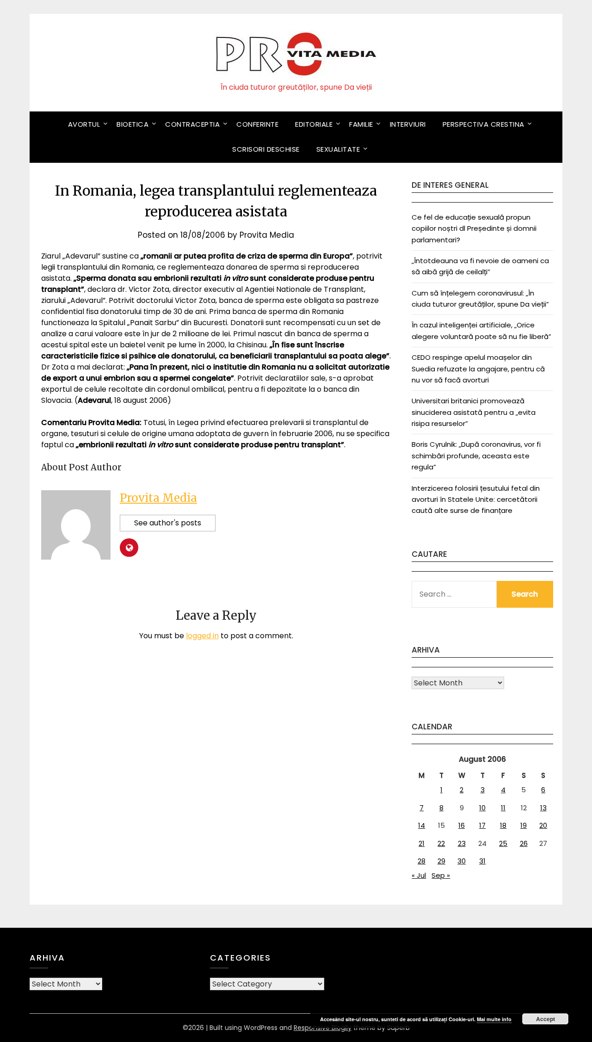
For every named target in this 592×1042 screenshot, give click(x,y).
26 (524, 843)
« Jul (419, 875)
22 (441, 843)
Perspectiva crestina (483, 124)
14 (421, 825)
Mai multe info (494, 1019)
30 (461, 861)
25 (503, 843)
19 (523, 825)
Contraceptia (192, 124)
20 (543, 825)
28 (422, 861)
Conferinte (257, 124)
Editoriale (314, 124)
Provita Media (267, 234)
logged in (202, 635)
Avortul (84, 124)
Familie (361, 124)
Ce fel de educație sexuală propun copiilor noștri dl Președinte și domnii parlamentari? (474, 228)
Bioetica (132, 124)
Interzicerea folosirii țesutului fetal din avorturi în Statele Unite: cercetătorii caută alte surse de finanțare (476, 499)
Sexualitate (338, 149)
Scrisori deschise (266, 149)
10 (482, 808)
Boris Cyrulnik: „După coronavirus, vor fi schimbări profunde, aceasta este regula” (476, 455)
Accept (545, 1019)
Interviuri (408, 124)
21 (422, 843)
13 (543, 808)
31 (482, 861)
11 (503, 808)
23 (462, 843)
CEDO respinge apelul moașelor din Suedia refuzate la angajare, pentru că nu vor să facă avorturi (478, 368)
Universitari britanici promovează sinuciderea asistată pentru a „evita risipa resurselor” (474, 412)
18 (503, 825)
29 (441, 861)
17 (482, 825)
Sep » (441, 875)
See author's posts (167, 523)
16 (461, 825)
